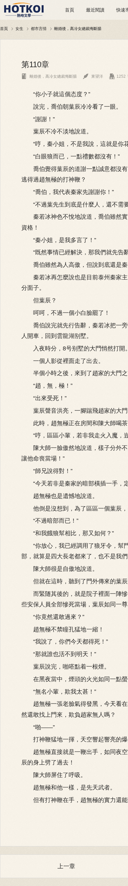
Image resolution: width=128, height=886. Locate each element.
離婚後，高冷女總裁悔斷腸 (77, 28)
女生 (19, 28)
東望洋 (93, 76)
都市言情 (39, 28)
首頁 (69, 10)
